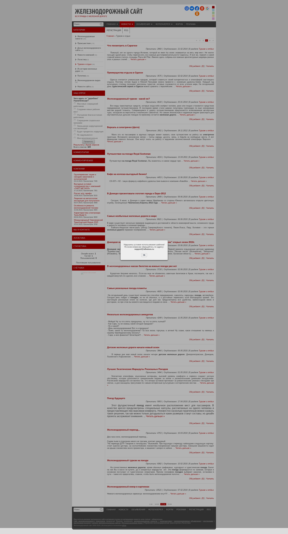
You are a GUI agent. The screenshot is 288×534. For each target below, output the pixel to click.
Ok (144, 255)
